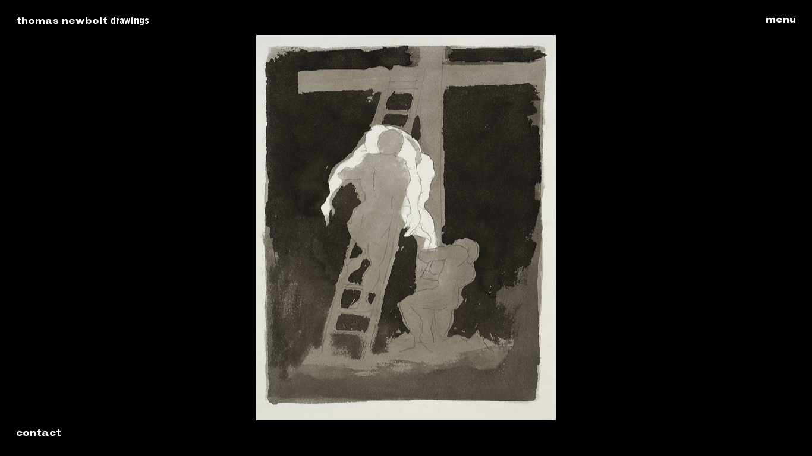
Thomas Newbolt (62, 22)
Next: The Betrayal (601, 227)
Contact (38, 434)
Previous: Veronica (211, 227)
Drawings (130, 21)
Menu (781, 21)
